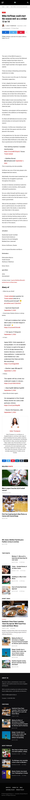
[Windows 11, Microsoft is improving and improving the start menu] (6, 559)
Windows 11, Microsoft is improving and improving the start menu (19, 558)
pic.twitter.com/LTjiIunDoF (12, 303)
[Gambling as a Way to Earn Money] (6, 580)
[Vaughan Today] (15, 2)
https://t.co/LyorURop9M (12, 405)
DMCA (21, 787)
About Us (8, 787)
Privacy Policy (20, 789)
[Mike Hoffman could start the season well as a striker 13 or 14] (15, 44)
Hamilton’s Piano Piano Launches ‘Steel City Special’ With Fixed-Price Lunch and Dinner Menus (14, 624)
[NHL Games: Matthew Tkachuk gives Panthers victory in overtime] (15, 529)
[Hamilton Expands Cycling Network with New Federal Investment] (6, 664)
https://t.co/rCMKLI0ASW (12, 383)
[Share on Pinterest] (21, 32)
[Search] (27, 2)
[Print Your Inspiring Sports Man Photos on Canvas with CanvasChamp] (15, 503)
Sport (4, 12)
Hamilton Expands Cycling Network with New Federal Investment (19, 662)
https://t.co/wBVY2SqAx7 (12, 151)
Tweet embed (8, 154)
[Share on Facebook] (5, 32)
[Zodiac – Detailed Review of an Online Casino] (6, 570)
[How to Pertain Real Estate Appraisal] (6, 590)
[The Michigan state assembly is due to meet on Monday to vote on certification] (6, 764)
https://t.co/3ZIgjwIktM (11, 364)
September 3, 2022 (10, 310)
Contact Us (15, 787)
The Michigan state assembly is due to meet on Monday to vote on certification (20, 762)
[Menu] (3, 2)
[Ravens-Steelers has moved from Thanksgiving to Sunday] (6, 774)
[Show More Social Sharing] (26, 32)
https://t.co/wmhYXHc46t (12, 327)
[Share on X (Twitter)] (13, 32)
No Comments (6, 28)
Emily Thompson (11, 25)
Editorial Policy (10, 789)
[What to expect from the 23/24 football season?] (15, 478)
